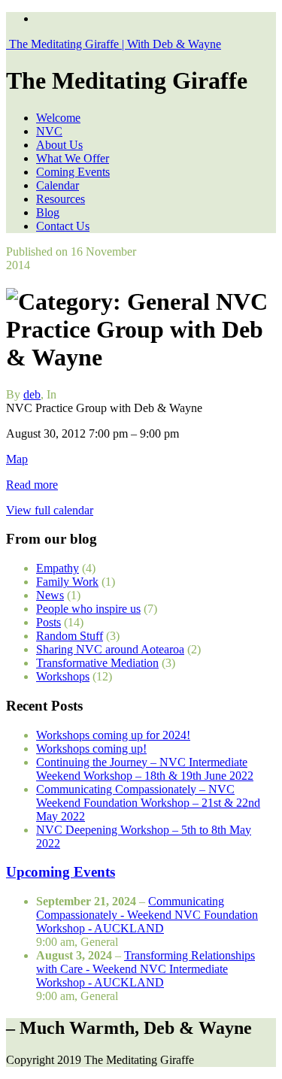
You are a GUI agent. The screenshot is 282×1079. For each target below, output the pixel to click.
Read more (32, 484)
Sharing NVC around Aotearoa (110, 649)
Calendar (57, 185)
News (50, 595)
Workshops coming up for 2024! (113, 735)
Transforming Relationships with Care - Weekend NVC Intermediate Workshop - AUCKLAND (145, 969)
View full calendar (49, 510)
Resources (60, 198)
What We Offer (72, 158)
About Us (59, 144)
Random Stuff (69, 635)
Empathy (57, 568)
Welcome (58, 117)
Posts (48, 622)
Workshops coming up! (91, 748)
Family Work (67, 581)
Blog (47, 212)
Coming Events (73, 171)
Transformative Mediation (97, 662)
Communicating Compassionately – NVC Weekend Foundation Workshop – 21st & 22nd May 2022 (148, 803)
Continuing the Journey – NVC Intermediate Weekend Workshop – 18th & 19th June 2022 (144, 769)
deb (32, 394)
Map (17, 459)
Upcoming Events (60, 872)
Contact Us (62, 226)
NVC (49, 131)
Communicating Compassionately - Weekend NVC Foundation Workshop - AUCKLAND (147, 915)
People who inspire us (88, 608)
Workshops (62, 676)
